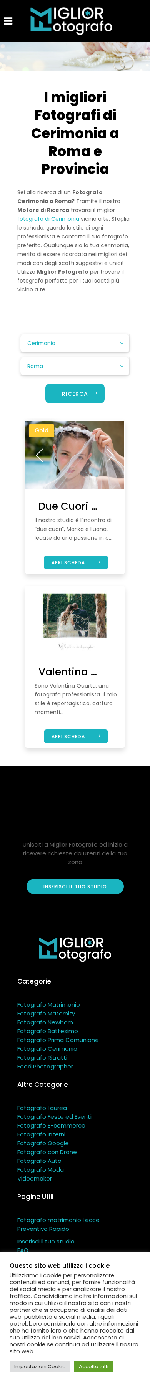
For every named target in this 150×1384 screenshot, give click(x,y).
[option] (75, 454)
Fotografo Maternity (46, 1013)
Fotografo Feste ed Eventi (54, 1117)
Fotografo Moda (40, 1170)
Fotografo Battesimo (47, 1031)
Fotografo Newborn (45, 1022)
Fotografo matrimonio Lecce (58, 1220)
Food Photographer (45, 1066)
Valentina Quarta (82, 672)
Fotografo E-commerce (51, 1125)
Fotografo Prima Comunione (58, 1040)
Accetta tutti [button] (93, 1366)
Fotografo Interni (41, 1134)
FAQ (22, 1250)
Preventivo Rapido (43, 1229)
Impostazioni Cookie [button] (40, 1366)
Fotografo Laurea (42, 1108)
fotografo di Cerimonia (48, 219)
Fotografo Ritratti (42, 1057)
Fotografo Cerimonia (47, 1049)
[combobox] (75, 343)
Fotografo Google (43, 1143)
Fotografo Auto (39, 1161)
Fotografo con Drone (47, 1152)
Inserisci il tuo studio (46, 1241)
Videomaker (34, 1178)
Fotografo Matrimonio (48, 1004)
